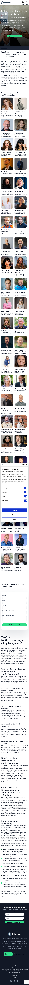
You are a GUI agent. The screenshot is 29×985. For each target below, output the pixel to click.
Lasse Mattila (19, 350)
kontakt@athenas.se (14, 972)
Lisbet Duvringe (20, 369)
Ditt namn (5, 595)
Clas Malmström (6, 172)
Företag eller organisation (8, 610)
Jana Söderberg (6, 292)
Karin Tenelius (5, 311)
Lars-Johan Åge (6, 350)
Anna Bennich (19, 133)
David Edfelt (18, 172)
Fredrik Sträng (5, 230)
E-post (4, 600)
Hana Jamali (5, 271)
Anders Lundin (5, 133)
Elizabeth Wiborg (6, 191)
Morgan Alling (19, 449)
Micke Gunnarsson (7, 429)
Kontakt (9, 954)
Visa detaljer (22, 506)
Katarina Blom (19, 311)
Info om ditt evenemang (8, 615)
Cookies (14, 977)
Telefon (4, 605)
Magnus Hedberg (20, 389)
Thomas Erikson (20, 528)
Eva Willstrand (19, 210)
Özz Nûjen (18, 567)
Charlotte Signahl (20, 152)
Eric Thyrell (4, 210)
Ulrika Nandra (5, 567)
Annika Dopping (6, 152)
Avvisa (14, 519)
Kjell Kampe (18, 331)
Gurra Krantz (19, 251)
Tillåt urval (14, 514)
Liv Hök (3, 389)
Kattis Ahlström (6, 331)
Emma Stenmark (20, 191)
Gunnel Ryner (5, 251)
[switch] (25, 492)
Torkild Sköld (19, 548)
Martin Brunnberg (20, 408)
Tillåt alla (14, 510)
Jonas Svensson (20, 292)
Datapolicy (14, 975)
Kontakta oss (4, 891)
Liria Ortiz (4, 369)
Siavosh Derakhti (6, 528)
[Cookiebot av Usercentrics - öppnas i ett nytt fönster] (21, 464)
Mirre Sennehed (20, 429)
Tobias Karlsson (6, 548)
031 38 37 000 (20, 954)
